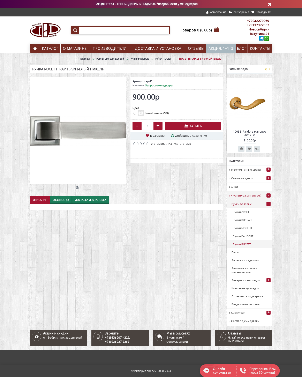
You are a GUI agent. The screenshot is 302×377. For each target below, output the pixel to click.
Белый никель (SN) (157, 113)
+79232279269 (258, 21)
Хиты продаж (238, 69)
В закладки (157, 136)
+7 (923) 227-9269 (117, 341)
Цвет (136, 108)
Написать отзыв (179, 144)
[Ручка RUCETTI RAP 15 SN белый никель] (78, 130)
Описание (40, 200)
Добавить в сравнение (191, 136)
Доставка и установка (90, 200)
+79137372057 (258, 25)
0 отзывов (158, 144)
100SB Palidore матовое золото (249, 133)
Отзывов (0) (61, 200)
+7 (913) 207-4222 (117, 337)
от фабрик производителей (62, 337)
